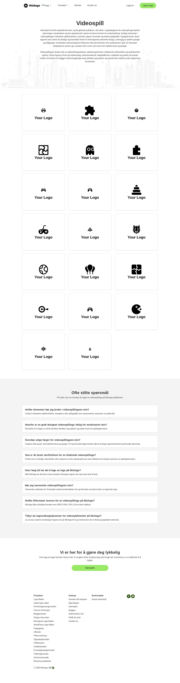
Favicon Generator (42, 610)
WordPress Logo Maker (44, 625)
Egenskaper (74, 603)
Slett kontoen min (76, 614)
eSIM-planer (39, 643)
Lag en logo (148, 5)
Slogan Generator (41, 617)
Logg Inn (130, 5)
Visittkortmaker (40, 647)
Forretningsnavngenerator (45, 607)
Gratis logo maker (41, 603)
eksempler (73, 607)
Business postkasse (42, 661)
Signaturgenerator (41, 639)
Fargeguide (39, 628)
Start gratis (90, 568)
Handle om (92, 5)
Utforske (77, 5)
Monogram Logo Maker (44, 621)
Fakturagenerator (41, 654)
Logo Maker (39, 599)
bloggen (72, 610)
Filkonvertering (40, 636)
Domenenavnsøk (41, 657)
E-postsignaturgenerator (44, 650)
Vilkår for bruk (75, 617)
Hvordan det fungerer (78, 599)
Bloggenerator (40, 614)
